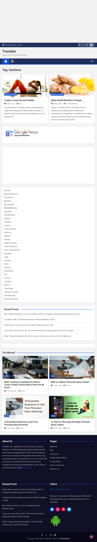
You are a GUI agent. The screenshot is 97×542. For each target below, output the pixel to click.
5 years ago (57, 104)
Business (7, 201)
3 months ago (11, 391)
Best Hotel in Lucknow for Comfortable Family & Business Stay (28, 325)
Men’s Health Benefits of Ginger (66, 100)
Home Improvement (12, 250)
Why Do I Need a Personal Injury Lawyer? (70, 382)
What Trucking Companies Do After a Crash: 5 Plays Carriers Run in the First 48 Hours (37, 336)
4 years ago (10, 104)
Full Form (7, 232)
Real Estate (8, 271)
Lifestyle (7, 260)
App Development (11, 194)
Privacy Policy (55, 461)
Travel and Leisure (11, 292)
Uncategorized (9, 295)
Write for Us (54, 469)
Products (7, 267)
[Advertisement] (48, 165)
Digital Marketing (10, 208)
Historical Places (10, 246)
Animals (7, 190)
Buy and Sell (8, 204)
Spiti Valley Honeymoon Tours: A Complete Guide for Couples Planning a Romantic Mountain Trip (41, 314)
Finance (7, 225)
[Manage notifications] (91, 537)
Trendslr (9, 51)
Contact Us (54, 454)
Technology (8, 288)
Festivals (7, 222)
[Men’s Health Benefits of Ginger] (72, 85)
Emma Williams (71, 104)
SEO (5, 274)
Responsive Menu (92, 45)
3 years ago (10, 428)
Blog (51, 450)
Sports (6, 285)
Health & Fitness (10, 94)
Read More (27, 468)
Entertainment (9, 215)
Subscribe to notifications (60, 489)
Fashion (7, 218)
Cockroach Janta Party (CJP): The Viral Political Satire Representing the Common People (38, 330)
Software (7, 281)
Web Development (11, 299)
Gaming (7, 239)
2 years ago (57, 385)
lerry (20, 104)
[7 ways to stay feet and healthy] (25, 85)
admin (22, 391)
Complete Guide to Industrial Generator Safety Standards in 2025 (29, 319)
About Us (53, 447)
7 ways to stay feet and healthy (19, 100)
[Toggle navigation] (12, 61)
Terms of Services (57, 465)
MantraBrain (65, 538)
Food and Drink (10, 229)
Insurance (8, 253)
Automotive (8, 197)
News (6, 264)
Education (8, 211)
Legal (6, 257)
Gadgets (7, 236)
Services (7, 278)
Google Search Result (58, 458)
